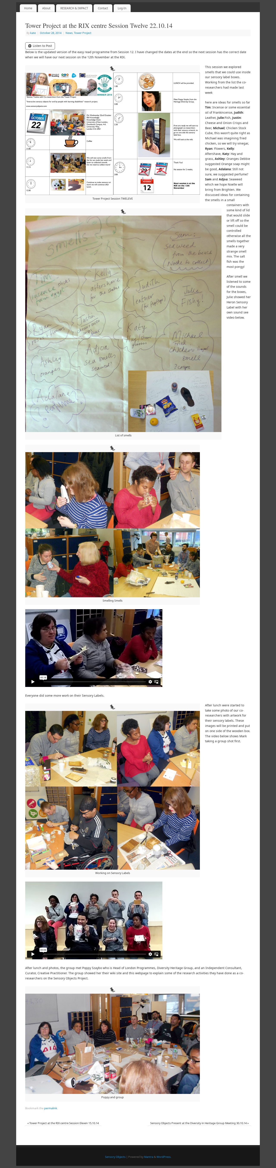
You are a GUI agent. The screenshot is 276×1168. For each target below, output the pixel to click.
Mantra (148, 1157)
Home (28, 8)
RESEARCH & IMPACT (74, 8)
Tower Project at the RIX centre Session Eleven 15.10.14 (63, 1123)
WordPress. (164, 1157)
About (46, 8)
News (69, 33)
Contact (103, 8)
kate (33, 33)
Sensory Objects (115, 1157)
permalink (50, 1108)
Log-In (122, 8)
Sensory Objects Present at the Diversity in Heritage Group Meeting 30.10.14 (199, 1123)
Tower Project (82, 33)
